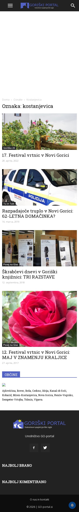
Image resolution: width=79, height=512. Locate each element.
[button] (73, 5)
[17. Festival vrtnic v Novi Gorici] (39, 131)
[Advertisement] (39, 54)
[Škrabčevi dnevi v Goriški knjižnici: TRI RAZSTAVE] (39, 248)
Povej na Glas (10, 264)
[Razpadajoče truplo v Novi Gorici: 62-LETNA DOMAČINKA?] (39, 187)
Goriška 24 (9, 147)
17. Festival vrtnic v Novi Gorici (35, 155)
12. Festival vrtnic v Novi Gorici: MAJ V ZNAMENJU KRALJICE (36, 354)
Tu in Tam (8, 203)
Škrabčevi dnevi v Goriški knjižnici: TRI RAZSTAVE (29, 274)
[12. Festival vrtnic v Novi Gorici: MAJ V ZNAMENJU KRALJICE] (39, 319)
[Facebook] (34, 448)
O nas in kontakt (39, 499)
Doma (5, 99)
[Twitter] (45, 448)
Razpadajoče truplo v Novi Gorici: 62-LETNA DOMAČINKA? (37, 213)
